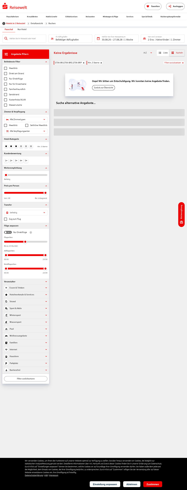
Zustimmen (153, 484)
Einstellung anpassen (105, 484)
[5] (26, 146)
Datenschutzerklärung (34, 475)
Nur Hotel (22, 29)
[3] (16, 146)
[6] (31, 146)
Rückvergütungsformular (171, 17)
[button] (25, 62)
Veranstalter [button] (9, 282)
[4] (21, 146)
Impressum (53, 475)
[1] (6, 146)
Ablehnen (131, 484)
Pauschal (9, 29)
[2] (11, 146)
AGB (46, 475)
